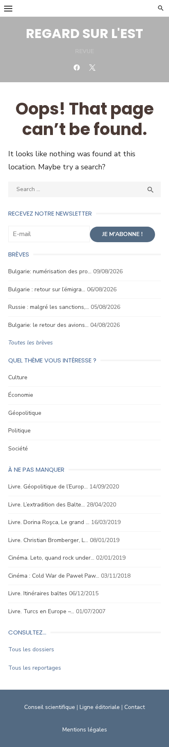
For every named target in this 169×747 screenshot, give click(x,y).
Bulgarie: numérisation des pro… (49, 271)
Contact (134, 707)
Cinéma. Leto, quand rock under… (51, 558)
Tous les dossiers (31, 649)
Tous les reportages (34, 668)
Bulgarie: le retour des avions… (48, 325)
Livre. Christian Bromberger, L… (48, 540)
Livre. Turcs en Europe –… (41, 611)
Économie (20, 395)
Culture (17, 377)
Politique (19, 430)
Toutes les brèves (30, 342)
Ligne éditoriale (100, 707)
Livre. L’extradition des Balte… (46, 505)
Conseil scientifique (49, 707)
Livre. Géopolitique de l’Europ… (48, 487)
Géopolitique (24, 413)
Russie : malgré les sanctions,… (48, 307)
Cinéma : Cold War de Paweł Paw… (53, 576)
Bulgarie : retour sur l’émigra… (46, 289)
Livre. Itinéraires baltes (37, 593)
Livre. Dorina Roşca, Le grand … (48, 522)
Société (18, 448)
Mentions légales (84, 730)
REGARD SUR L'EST (84, 33)
